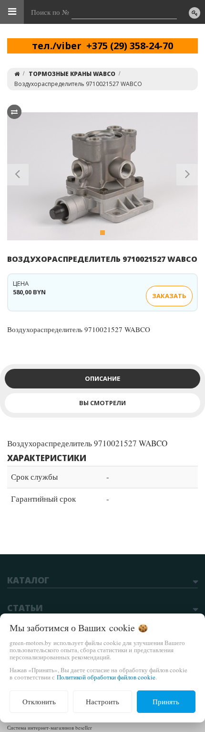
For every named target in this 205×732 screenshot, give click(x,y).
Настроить (102, 701)
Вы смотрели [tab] (102, 402)
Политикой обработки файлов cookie (106, 677)
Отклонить (39, 701)
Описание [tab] (102, 378)
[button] (18, 176)
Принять (166, 701)
